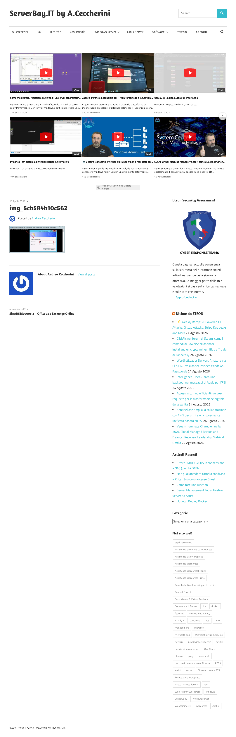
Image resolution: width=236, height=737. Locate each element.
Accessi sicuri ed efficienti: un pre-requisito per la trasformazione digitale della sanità (198, 399)
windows (210, 691)
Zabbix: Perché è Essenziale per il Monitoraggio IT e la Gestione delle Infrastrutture (118, 97)
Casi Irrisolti (78, 31)
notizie (219, 642)
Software (158, 31)
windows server (201, 698)
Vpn (206, 684)
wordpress (201, 706)
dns (204, 606)
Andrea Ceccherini (43, 218)
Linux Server (135, 31)
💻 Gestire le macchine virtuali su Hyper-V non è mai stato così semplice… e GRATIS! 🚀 (118, 161)
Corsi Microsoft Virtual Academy (191, 599)
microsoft (199, 627)
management (182, 627)
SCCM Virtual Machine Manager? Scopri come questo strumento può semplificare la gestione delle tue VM (190, 161)
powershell (203, 656)
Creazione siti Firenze (186, 606)
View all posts (86, 274)
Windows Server (105, 31)
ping (190, 656)
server (189, 670)
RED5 (218, 663)
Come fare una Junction (192, 484)
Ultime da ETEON (189, 313)
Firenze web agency (199, 613)
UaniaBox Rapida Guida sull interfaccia (176, 97)
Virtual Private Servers (187, 684)
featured (179, 613)
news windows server (199, 642)
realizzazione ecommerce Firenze (192, 663)
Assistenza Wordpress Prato (190, 578)
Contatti (201, 31)
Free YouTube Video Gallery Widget (116, 187)
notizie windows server (187, 649)
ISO (39, 31)
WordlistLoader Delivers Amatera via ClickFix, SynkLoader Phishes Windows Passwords (199, 366)
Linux (217, 620)
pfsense (179, 656)
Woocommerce (183, 706)
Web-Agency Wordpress (187, 691)
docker (214, 606)
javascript (195, 620)
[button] (13, 116)
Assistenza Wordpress (186, 563)
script (178, 670)
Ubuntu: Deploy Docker (192, 501)
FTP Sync (179, 620)
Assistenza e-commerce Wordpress (193, 549)
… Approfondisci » (184, 297)
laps (207, 620)
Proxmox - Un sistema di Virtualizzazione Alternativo (39, 161)
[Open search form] (222, 31)
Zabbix (215, 706)
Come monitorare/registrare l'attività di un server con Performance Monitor (45, 97)
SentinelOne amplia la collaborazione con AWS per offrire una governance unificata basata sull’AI (199, 415)
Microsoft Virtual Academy (209, 635)
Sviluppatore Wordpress (187, 677)
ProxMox (182, 31)
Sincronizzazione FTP (209, 670)
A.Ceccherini (20, 31)
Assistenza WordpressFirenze (190, 571)
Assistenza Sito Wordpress (189, 556)
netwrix (179, 642)
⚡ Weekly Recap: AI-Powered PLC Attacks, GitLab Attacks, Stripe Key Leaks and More (199, 327)
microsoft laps (182, 635)
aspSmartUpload (183, 542)
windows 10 (181, 698)
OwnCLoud (209, 649)
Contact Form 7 (183, 592)
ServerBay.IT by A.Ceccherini (59, 13)
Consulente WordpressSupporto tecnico (195, 585)
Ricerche (55, 31)
